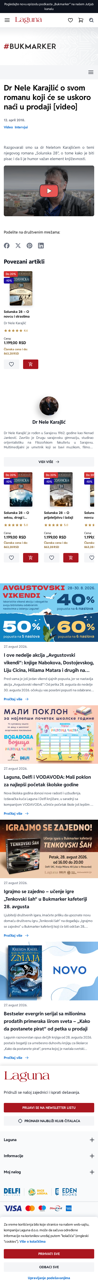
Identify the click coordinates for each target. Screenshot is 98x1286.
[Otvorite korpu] (81, 20)
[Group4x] (42, 1208)
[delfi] (12, 1192)
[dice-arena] (38, 1192)
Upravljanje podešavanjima (49, 1278)
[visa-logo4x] (13, 1208)
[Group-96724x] (56, 1208)
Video (8, 127)
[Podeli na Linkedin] (41, 245)
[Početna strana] (29, 20)
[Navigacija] (49, 72)
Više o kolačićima (33, 1241)
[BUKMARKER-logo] (30, 46)
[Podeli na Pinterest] (29, 245)
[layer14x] (69, 1208)
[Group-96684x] (66, 1192)
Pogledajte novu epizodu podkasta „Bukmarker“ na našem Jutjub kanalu (49, 6)
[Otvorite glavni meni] (7, 20)
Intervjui (21, 127)
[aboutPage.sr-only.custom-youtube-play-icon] (49, 191)
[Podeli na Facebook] (7, 245)
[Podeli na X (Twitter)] (18, 245)
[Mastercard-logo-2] (30, 1208)
